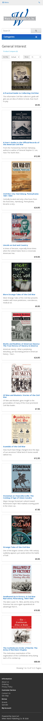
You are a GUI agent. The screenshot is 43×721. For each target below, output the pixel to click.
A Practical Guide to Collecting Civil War (21, 93)
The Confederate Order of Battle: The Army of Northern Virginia (20, 649)
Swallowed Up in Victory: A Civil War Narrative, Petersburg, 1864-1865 (19, 597)
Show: (27, 57)
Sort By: (5, 57)
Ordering (5, 684)
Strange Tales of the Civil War (16, 547)
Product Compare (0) (10, 51)
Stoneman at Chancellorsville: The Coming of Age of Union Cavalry (18, 497)
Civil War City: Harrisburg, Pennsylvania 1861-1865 (20, 195)
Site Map (5, 695)
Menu (6, 2)
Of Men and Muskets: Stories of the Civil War (21, 396)
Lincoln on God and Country (15, 245)
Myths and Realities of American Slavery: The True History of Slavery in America (21, 345)
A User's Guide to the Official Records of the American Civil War (21, 143)
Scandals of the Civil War (14, 446)
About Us (5, 682)
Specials (5, 705)
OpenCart (15, 716)
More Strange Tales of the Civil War (19, 294)
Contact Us (6, 693)
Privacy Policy (7, 687)
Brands (4, 702)
